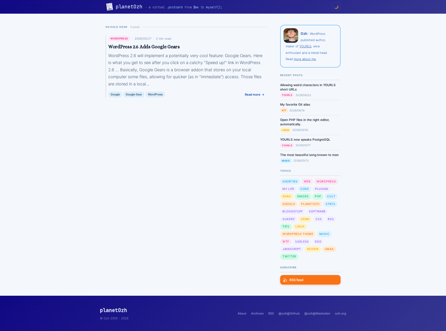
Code (304, 189)
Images (303, 196)
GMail (329, 249)
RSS (331, 219)
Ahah (286, 196)
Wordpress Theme (297, 234)
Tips (285, 226)
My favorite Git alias (295, 104)
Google (115, 94)
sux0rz (288, 219)
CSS (318, 219)
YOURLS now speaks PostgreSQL (305, 139)
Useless (302, 241)
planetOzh (130, 6)
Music (286, 160)
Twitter (289, 256)
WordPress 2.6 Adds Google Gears (144, 46)
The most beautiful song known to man (309, 155)
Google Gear (134, 94)
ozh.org (340, 313)
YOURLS (305, 46)
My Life (288, 189)
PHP (318, 196)
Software (317, 211)
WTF (285, 241)
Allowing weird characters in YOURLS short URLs (308, 87)
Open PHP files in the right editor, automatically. (305, 122)
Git (284, 110)
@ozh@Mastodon (317, 313)
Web (307, 181)
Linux (285, 130)
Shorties (290, 181)
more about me (305, 59)
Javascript (291, 249)
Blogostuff (292, 211)
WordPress (119, 38)
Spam (305, 219)
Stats (330, 204)
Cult (331, 196)
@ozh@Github (289, 313)
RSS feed (296, 280)
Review (312, 249)
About (242, 313)
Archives (257, 313)
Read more (252, 94)
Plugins (321, 189)
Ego (318, 241)
